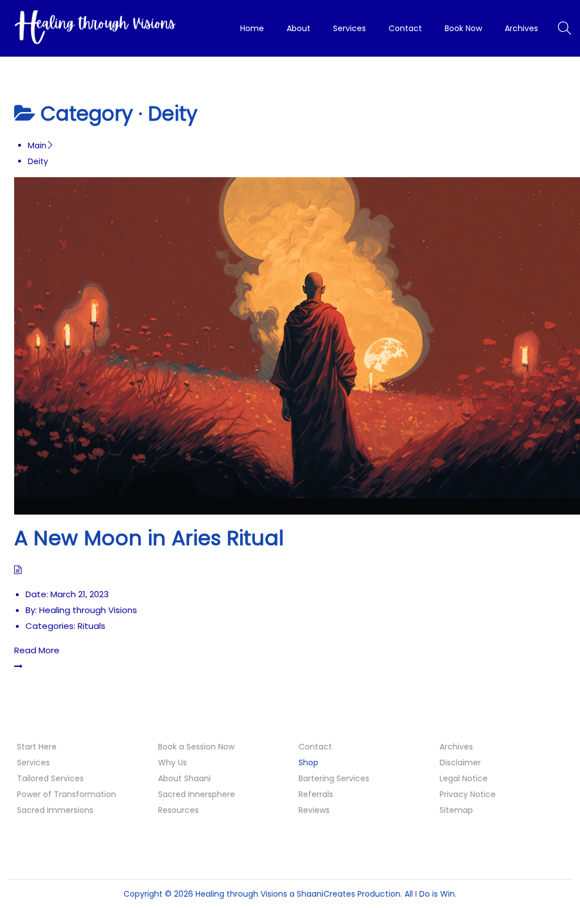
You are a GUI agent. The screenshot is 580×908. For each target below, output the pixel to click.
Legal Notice (464, 778)
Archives (456, 746)
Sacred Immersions (55, 810)
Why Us (172, 762)
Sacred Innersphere (196, 794)
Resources (178, 810)
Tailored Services (50, 778)
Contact (315, 746)
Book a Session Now (196, 746)
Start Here (37, 746)
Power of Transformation (66, 794)
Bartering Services (333, 778)
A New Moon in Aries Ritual (149, 538)
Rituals (91, 626)
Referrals (315, 794)
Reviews (314, 810)
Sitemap (456, 810)
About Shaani (184, 778)
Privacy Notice (468, 794)
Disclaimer (460, 762)
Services (33, 762)
